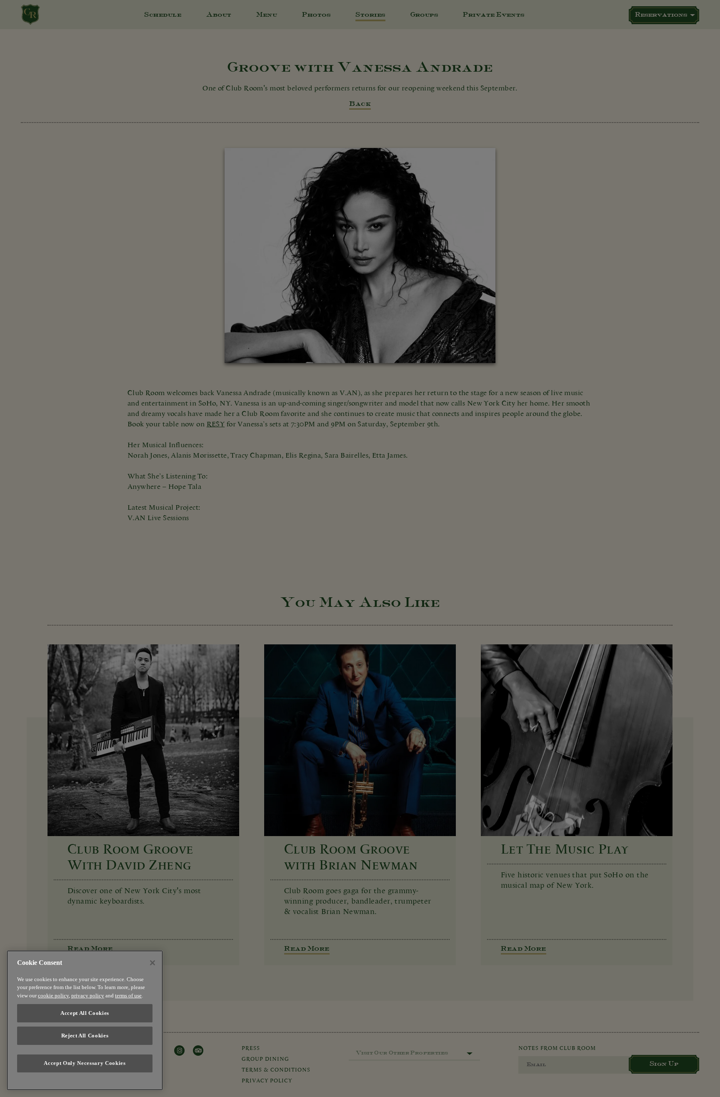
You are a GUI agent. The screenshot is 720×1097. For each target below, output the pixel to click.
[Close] (152, 963)
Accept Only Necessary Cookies (84, 1063)
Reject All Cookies (85, 1035)
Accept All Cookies (84, 1013)
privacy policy (87, 996)
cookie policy (53, 996)
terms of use (128, 996)
